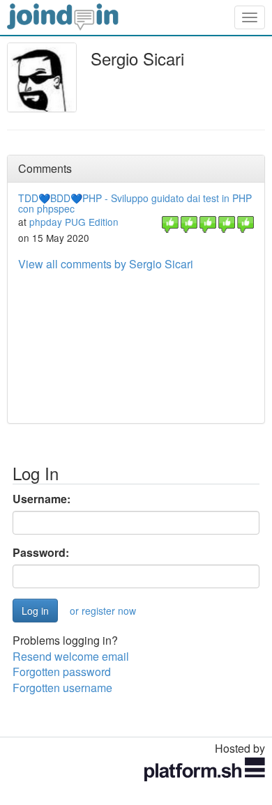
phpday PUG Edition (74, 222)
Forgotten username (62, 688)
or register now (103, 611)
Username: (41, 499)
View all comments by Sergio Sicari (105, 264)
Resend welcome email (71, 656)
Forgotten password (62, 672)
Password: (41, 552)
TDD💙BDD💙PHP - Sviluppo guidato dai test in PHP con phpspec (135, 203)
